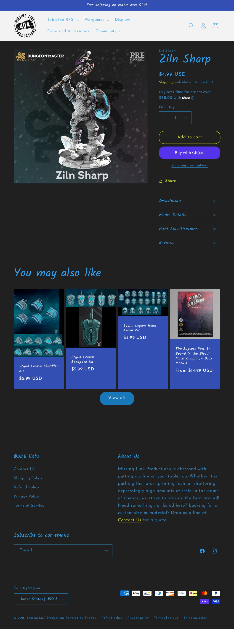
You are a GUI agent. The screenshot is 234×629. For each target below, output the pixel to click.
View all (117, 398)
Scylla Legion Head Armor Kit (139, 328)
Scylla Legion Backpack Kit (82, 360)
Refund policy (111, 617)
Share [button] (170, 181)
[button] (62, 20)
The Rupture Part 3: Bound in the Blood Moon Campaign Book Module (194, 356)
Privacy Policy (26, 496)
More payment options (189, 165)
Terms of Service (29, 506)
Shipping (166, 82)
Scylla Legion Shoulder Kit (38, 369)
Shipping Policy (28, 478)
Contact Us (24, 469)
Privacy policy (138, 617)
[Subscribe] (106, 550)
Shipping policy (195, 617)
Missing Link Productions (45, 617)
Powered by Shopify (81, 617)
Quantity (167, 107)
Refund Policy (26, 487)
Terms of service (166, 617)
